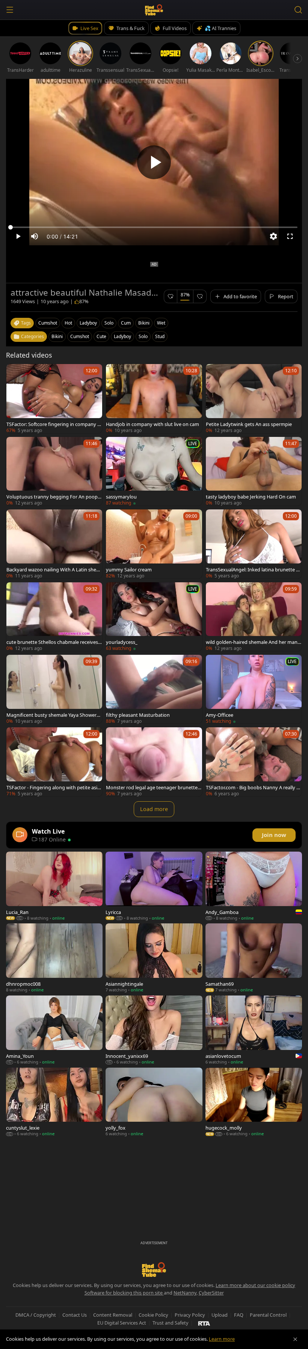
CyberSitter (211, 1292)
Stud (160, 336)
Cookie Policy (153, 1314)
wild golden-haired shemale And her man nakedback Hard (254, 642)
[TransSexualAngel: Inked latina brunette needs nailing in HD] (254, 543)
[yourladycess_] (154, 616)
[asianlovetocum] (253, 1030)
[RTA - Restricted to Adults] (204, 1323)
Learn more (222, 1338)
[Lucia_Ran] (54, 886)
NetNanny (185, 1292)
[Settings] (273, 236)
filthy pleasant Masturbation (138, 715)
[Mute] (34, 236)
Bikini (57, 336)
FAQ (238, 1314)
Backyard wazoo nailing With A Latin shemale (53, 569)
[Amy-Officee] (254, 689)
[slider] (154, 227)
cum (126, 323)
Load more (154, 809)
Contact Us (74, 1314)
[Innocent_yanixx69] (154, 1030)
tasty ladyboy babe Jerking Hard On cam (251, 497)
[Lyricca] (154, 886)
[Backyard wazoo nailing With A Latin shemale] (54, 543)
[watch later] (15, 373)
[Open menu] (10, 10)
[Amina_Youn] (54, 1030)
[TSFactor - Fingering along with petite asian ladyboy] (54, 761)
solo (108, 323)
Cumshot (79, 336)
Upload (219, 1314)
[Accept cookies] (295, 1339)
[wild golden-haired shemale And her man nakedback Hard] (254, 616)
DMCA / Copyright (35, 1314)
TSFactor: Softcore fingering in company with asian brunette (54, 424)
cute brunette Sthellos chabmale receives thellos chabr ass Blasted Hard (53, 642)
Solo (143, 336)
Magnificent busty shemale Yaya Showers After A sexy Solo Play (52, 715)
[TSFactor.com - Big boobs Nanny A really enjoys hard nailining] (254, 761)
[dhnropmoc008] (54, 957)
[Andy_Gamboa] (253, 886)
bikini (143, 323)
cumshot (47, 323)
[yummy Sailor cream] (154, 543)
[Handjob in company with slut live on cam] (154, 398)
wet (161, 323)
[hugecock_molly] (253, 1102)
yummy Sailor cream (129, 569)
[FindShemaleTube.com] (154, 9)
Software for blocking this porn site (124, 1292)
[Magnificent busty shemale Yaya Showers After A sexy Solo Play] (54, 689)
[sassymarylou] (154, 471)
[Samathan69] (253, 957)
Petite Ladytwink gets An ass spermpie (249, 424)
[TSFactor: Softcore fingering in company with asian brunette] (54, 398)
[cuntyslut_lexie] (54, 1102)
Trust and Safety (170, 1322)
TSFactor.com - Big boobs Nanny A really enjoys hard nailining (252, 787)
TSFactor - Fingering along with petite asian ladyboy (53, 787)
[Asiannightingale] (154, 957)
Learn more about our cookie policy (255, 1285)
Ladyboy (122, 336)
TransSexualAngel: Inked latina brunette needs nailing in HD (254, 569)
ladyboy (88, 323)
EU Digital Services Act (121, 1322)
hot (68, 323)
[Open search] (298, 10)
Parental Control (268, 1314)
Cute (101, 336)
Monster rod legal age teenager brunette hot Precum (154, 787)
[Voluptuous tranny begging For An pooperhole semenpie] (54, 471)
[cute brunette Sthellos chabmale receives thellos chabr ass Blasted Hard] (54, 616)
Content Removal (112, 1314)
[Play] (154, 162)
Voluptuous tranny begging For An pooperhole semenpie (54, 497)
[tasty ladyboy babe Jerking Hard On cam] (254, 471)
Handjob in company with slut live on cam (152, 424)
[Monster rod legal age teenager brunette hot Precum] (154, 761)
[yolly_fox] (154, 1102)
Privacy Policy (190, 1314)
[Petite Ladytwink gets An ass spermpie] (254, 398)
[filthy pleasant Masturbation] (154, 689)
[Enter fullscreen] (289, 236)
